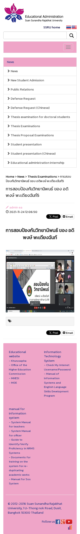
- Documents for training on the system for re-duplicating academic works (19, 466)
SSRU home (51, 27)
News (10, 62)
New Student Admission (27, 80)
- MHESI (14, 378)
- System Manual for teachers (20, 424)
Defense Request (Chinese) (30, 107)
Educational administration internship (37, 162)
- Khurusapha (17, 361)
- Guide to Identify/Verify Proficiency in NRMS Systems (21, 446)
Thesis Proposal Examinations (32, 135)
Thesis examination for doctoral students (40, 117)
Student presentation (26, 144)
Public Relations (22, 89)
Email (69, 217)
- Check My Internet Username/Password (57, 367)
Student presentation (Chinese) (33, 153)
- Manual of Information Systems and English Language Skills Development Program (56, 385)
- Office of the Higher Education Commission (20, 369)
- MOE (13, 383)
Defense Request (23, 98)
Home (10, 176)
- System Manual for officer (20, 433)
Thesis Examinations (25, 126)
